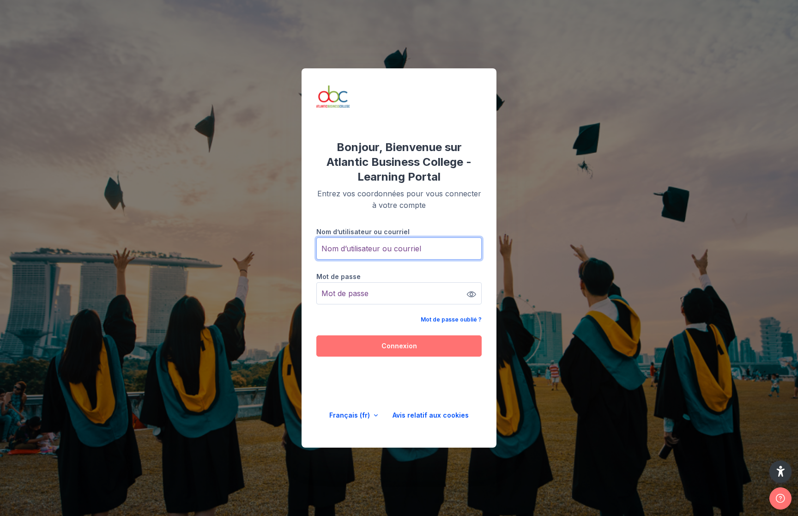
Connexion (399, 346)
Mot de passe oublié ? (451, 319)
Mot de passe (338, 276)
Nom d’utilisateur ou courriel (363, 232)
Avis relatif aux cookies (431, 415)
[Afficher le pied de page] (780, 498)
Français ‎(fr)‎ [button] (350, 415)
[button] (780, 472)
